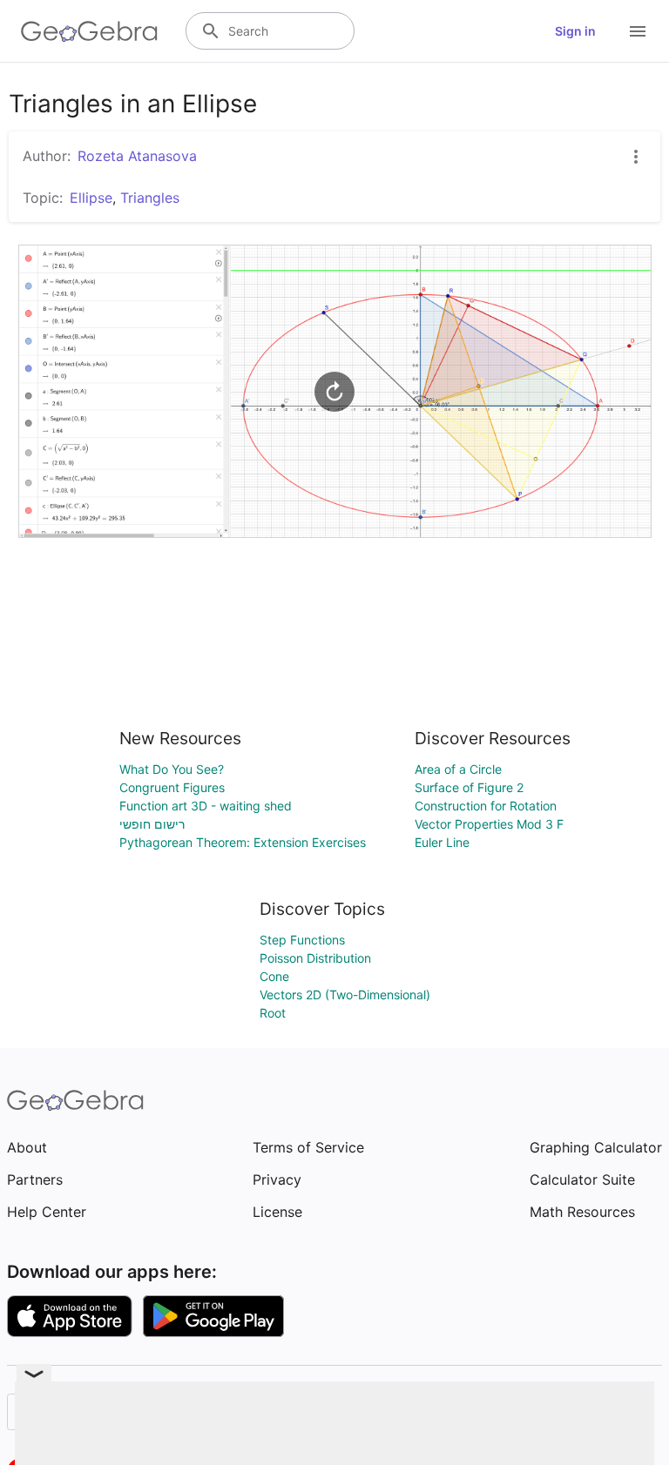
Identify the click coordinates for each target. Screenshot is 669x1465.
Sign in (575, 31)
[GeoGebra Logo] (89, 31)
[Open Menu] (637, 31)
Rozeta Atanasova (137, 156)
